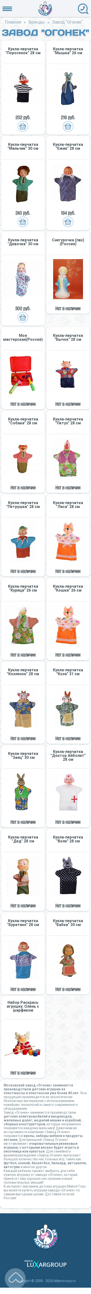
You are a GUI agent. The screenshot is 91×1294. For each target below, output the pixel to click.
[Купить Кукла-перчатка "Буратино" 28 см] (23, 960)
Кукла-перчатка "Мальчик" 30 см (23, 146)
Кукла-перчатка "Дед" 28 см (23, 839)
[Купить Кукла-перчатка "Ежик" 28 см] (68, 184)
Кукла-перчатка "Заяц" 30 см (23, 756)
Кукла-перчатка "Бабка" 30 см (68, 923)
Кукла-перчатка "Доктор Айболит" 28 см (68, 755)
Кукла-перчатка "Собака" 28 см (23, 421)
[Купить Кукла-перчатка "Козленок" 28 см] (23, 709)
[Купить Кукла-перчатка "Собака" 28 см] (23, 458)
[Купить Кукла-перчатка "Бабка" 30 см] (68, 960)
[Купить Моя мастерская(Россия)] (23, 375)
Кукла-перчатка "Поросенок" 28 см (23, 51)
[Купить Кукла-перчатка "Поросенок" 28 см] (23, 88)
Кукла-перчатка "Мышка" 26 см (68, 51)
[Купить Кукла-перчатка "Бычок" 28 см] (68, 375)
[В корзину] (22, 126)
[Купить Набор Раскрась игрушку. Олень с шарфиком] (23, 1043)
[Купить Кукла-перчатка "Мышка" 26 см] (68, 88)
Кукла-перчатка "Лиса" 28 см (68, 505)
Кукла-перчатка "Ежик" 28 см (68, 146)
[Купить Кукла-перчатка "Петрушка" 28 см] (23, 542)
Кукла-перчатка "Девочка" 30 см (23, 242)
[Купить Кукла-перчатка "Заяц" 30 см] (23, 793)
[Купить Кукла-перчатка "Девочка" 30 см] (23, 279)
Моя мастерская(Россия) (23, 337)
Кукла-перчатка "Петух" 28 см (68, 421)
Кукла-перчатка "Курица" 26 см (23, 588)
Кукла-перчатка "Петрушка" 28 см (23, 505)
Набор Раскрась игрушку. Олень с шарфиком (23, 1006)
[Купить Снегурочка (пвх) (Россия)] (68, 279)
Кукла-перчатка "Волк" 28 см (68, 839)
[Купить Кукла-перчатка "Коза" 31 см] (68, 709)
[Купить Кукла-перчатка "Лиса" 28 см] (68, 542)
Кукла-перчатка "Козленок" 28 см (23, 672)
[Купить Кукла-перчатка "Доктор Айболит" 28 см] (68, 793)
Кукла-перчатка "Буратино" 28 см (23, 923)
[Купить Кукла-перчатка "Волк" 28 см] (68, 876)
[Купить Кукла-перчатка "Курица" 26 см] (23, 625)
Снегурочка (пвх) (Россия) (68, 242)
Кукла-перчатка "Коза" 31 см (68, 672)
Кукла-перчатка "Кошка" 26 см (68, 588)
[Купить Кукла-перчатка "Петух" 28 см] (68, 458)
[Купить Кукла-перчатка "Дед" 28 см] (23, 876)
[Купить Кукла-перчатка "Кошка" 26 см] (68, 625)
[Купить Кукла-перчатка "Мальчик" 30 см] (23, 184)
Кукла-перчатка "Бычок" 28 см (68, 337)
